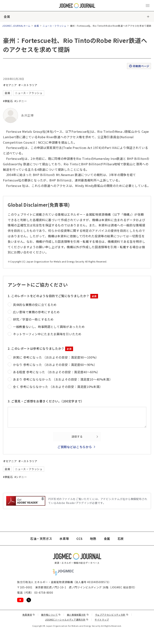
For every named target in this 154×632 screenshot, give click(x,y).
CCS (79, 538)
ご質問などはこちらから (74, 447)
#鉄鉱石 (8, 101)
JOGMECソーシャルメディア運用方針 (66, 619)
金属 (7, 16)
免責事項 (28, 614)
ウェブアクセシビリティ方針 (111, 614)
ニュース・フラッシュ (54, 25)
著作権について (51, 614)
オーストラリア (27, 85)
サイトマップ (102, 619)
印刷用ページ (141, 66)
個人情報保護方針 (78, 614)
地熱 (93, 538)
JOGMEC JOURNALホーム (16, 25)
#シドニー (20, 101)
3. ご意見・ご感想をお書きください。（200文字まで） (46, 401)
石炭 (121, 538)
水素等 (64, 538)
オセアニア (10, 85)
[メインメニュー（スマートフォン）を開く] (147, 6)
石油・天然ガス (41, 538)
